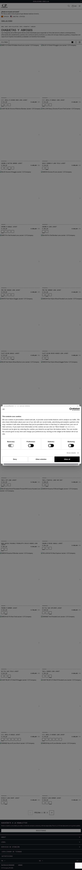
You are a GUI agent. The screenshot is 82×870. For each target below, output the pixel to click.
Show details (71, 453)
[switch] (31, 445)
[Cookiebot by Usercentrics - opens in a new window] (71, 409)
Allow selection (41, 459)
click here (70, 427)
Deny (15, 459)
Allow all (67, 459)
